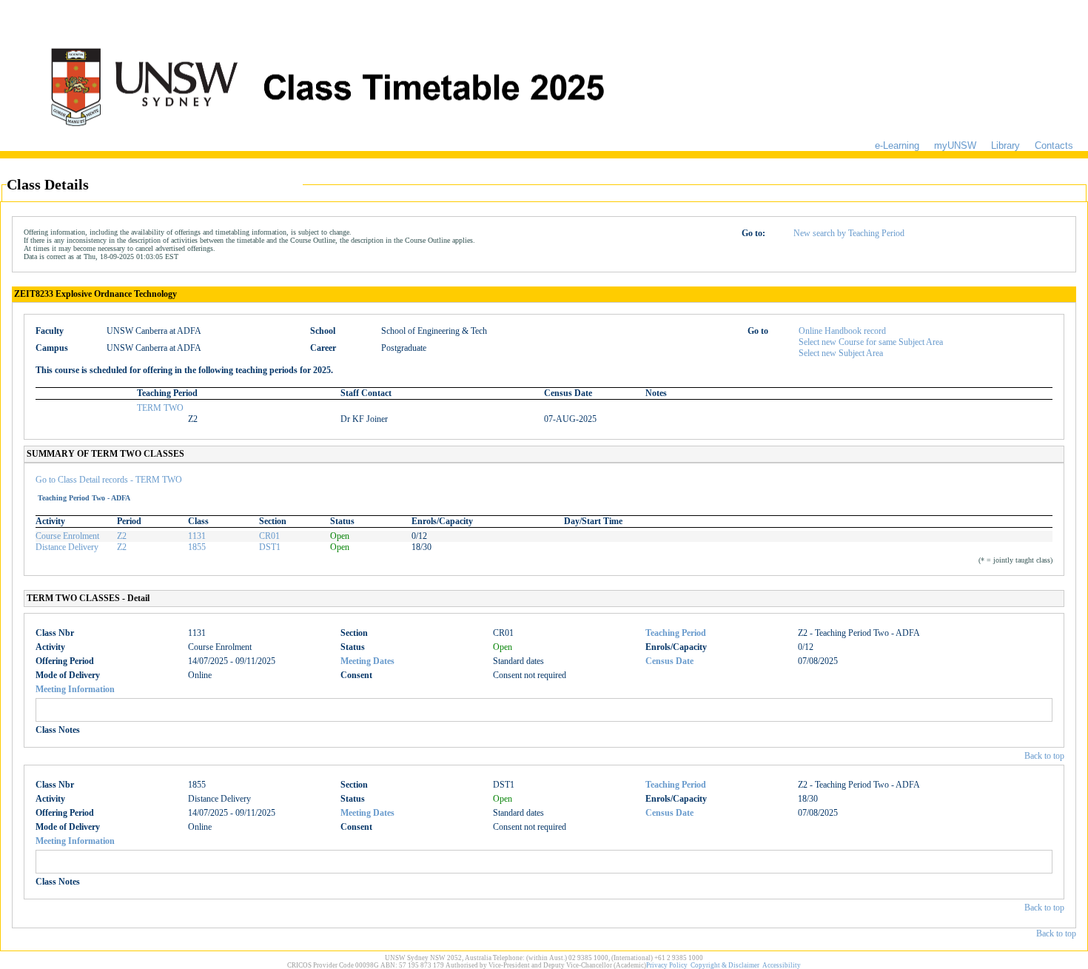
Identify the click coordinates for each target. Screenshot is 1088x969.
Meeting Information (75, 689)
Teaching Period (675, 633)
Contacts (1054, 145)
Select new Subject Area (841, 353)
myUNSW (955, 145)
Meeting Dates (367, 661)
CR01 (269, 536)
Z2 (122, 536)
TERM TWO (160, 408)
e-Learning (897, 145)
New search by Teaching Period (848, 233)
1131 (197, 536)
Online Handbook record (842, 331)
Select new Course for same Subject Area (871, 342)
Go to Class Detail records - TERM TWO (109, 480)
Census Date (669, 661)
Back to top (1044, 756)
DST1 (270, 547)
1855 (197, 547)
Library (1005, 145)
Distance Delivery (67, 547)
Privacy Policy (667, 965)
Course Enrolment (67, 536)
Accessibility (781, 965)
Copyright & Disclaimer (725, 965)
